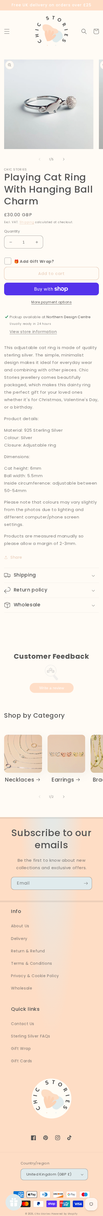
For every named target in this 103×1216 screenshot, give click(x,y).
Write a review (51, 688)
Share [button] (16, 557)
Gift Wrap (21, 1048)
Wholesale (21, 988)
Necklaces (19, 779)
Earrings (63, 779)
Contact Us (22, 1023)
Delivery (19, 938)
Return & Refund (28, 951)
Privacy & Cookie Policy (35, 976)
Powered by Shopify (64, 1213)
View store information (33, 331)
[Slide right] (64, 159)
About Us (20, 926)
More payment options (51, 302)
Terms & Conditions (31, 963)
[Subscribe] (86, 883)
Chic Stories (42, 1213)
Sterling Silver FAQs (30, 1036)
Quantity (12, 231)
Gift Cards (21, 1061)
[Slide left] (40, 159)
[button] (7, 31)
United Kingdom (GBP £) (49, 1174)
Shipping (27, 222)
